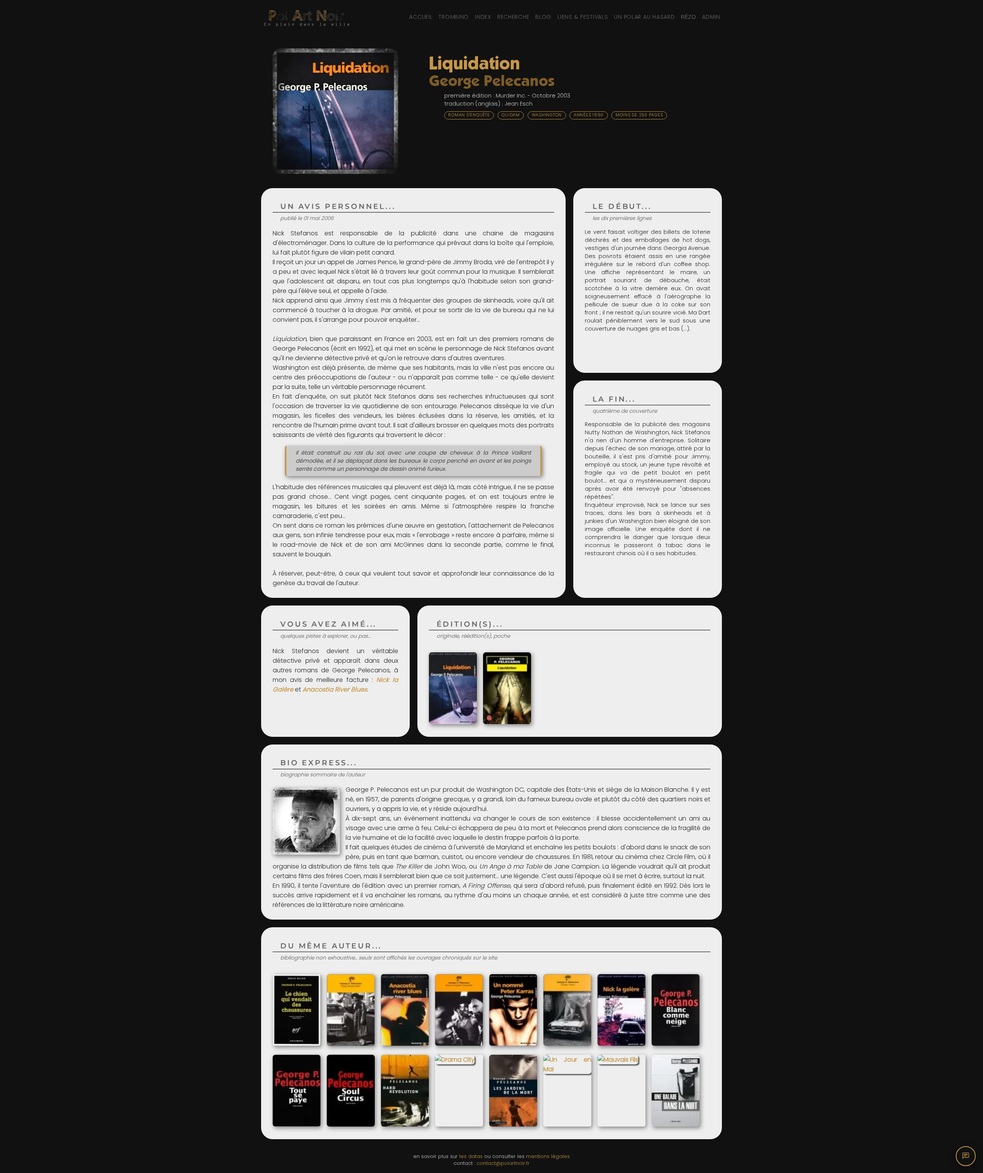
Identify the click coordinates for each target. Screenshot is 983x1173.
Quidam (510, 115)
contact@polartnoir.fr (503, 1163)
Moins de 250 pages (639, 115)
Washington (547, 115)
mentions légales (548, 1156)
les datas (471, 1156)
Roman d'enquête (469, 115)
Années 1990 (589, 115)
